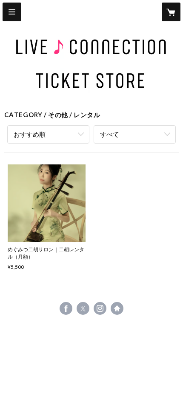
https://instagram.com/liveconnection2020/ (100, 308)
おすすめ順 (30, 134)
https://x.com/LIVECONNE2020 (83, 308)
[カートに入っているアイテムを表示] (171, 12)
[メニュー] (12, 12)
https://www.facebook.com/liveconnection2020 (66, 308)
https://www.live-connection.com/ (117, 308)
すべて (109, 134)
